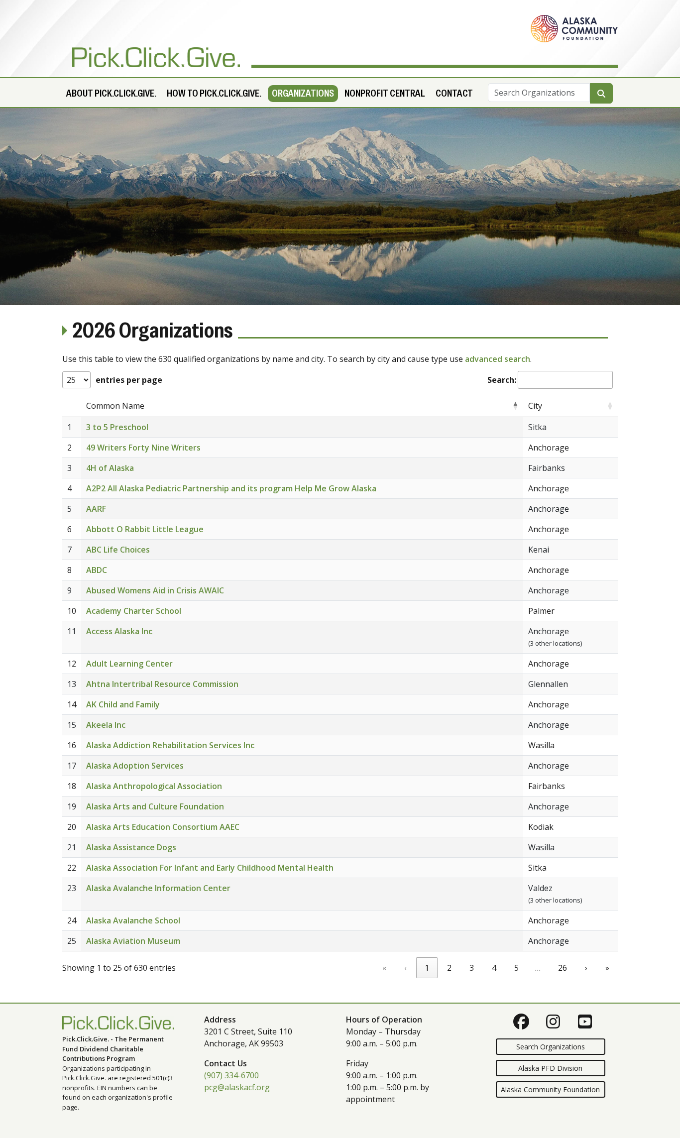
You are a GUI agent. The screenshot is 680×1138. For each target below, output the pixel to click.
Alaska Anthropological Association (154, 786)
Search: (501, 379)
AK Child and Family (123, 704)
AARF (96, 508)
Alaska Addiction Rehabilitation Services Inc (170, 745)
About (111, 93)
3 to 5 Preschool (117, 427)
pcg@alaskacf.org (237, 1087)
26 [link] (562, 967)
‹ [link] (405, 967)
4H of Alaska (110, 467)
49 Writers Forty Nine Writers (143, 447)
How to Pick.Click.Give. (214, 93)
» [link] (607, 967)
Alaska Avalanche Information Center (158, 888)
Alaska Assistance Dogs (131, 847)
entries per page (129, 379)
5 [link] (516, 967)
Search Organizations (550, 1046)
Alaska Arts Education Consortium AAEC (162, 826)
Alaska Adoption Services (135, 765)
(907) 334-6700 (231, 1075)
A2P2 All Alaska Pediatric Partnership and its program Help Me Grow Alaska (231, 488)
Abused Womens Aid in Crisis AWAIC (155, 590)
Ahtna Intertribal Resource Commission (162, 684)
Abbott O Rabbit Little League (145, 529)
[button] (515, 406)
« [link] (384, 967)
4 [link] (494, 967)
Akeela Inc (105, 724)
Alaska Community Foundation (550, 1089)
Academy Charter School (133, 610)
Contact (454, 93)
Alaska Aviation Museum (133, 940)
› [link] (586, 967)
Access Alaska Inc (119, 631)
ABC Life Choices (118, 549)
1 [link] (427, 967)
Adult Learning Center (129, 663)
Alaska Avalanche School (133, 920)
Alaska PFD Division (550, 1068)
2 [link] (449, 967)
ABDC (96, 570)
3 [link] (471, 967)
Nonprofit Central (384, 93)
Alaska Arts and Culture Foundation (155, 806)
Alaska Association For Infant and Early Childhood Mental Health (210, 867)
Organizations (303, 93)
